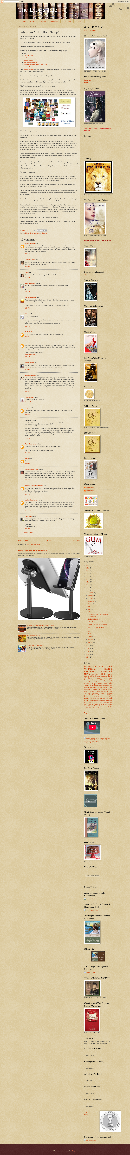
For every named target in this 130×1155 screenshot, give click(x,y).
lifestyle (93, 676)
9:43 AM (27, 266)
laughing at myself (96, 698)
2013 (88, 585)
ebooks (103, 697)
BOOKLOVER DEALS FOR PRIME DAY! (32, 550)
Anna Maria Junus (30, 444)
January (90, 642)
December (91, 593)
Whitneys (109, 682)
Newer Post (23, 541)
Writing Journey (102, 676)
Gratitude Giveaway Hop (34, 635)
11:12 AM (27, 277)
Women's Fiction (93, 706)
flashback (87, 680)
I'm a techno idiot (103, 700)
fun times (95, 674)
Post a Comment (28, 532)
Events (98, 691)
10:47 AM (28, 510)
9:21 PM (27, 528)
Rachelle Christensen (31, 332)
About (43, 21)
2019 (88, 568)
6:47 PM (27, 494)
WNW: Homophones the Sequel (97, 622)
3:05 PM (27, 452)
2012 (88, 587)
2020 (88, 565)
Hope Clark (28, 516)
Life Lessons (103, 702)
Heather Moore (29, 397)
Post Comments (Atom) (33, 544)
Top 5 (90, 700)
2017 (88, 573)
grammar (93, 687)
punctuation (87, 695)
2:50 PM (27, 438)
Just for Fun (96, 695)
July (89, 607)
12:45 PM (28, 402)
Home (23, 21)
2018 (88, 571)
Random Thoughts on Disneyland (97, 624)
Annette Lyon (87, 274)
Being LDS (87, 698)
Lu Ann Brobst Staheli (32, 469)
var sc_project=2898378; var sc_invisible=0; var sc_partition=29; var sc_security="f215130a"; (97, 740)
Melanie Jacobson (30, 375)
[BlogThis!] (40, 230)
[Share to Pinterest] (46, 230)
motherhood (106, 671)
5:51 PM (27, 479)
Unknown (28, 343)
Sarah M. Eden (29, 60)
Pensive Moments (89, 697)
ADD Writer (90, 707)
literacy (96, 704)
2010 (88, 646)
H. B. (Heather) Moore (31, 58)
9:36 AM (27, 254)
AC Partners (101, 706)
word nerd (105, 698)
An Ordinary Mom (30, 297)
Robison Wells (28, 55)
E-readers (95, 700)
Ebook (86, 82)
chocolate (98, 678)
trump (27, 458)
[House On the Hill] (90, 899)
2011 (88, 590)
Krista (27, 314)
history (86, 691)
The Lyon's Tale (37, 9)
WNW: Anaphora (92, 612)
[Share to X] (42, 230)
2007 (88, 654)
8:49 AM (27, 391)
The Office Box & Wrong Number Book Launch (40, 625)
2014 (88, 582)
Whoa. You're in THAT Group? (96, 627)
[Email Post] (34, 230)
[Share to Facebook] (44, 230)
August (90, 604)
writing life (44, 233)
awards (86, 687)
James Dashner (28, 69)
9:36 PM (27, 337)
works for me (103, 704)
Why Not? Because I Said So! (34, 485)
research (87, 682)
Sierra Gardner (29, 362)
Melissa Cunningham (31, 500)
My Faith (109, 702)
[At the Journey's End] (91, 910)
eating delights (106, 693)
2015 (88, 579)
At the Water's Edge (105, 687)
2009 (88, 648)
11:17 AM (27, 291)
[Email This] (38, 230)
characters (87, 689)
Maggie (27, 408)
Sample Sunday (89, 704)
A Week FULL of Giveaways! (35, 645)
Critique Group (29, 233)
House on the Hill (106, 686)
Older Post (76, 541)
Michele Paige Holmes (31, 62)
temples (92, 691)
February (91, 639)
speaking (109, 697)
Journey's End (95, 689)
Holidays (109, 695)
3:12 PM (27, 414)
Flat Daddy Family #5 (94, 619)
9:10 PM (27, 326)
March (90, 636)
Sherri (27, 272)
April (89, 634)
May (89, 631)
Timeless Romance (91, 693)
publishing (37, 233)
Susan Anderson (30, 283)
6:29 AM (27, 463)
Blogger (74, 1151)
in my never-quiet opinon (93, 684)
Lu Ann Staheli (28, 67)
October (90, 598)
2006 (88, 657)
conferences (107, 678)
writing (109, 680)
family (87, 674)
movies (103, 695)
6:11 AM (27, 357)
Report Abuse (89, 713)
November (91, 595)
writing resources (106, 689)
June (89, 609)
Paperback (87, 80)
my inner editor (95, 686)
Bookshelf (54, 21)
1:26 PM (27, 308)
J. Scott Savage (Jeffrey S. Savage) (35, 64)
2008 (88, 651)
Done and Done (97, 707)
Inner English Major (94, 702)
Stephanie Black (30, 259)
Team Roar (67, 21)
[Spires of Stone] (89, 972)
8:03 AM (27, 369)
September (91, 601)
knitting (98, 697)
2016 (88, 576)
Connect (79, 21)
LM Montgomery (106, 691)
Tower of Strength (99, 680)
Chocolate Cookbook (98, 682)
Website (33, 21)
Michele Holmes (30, 243)
